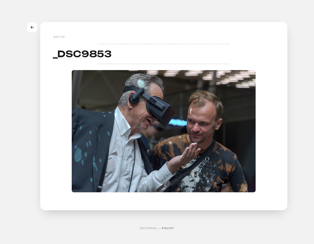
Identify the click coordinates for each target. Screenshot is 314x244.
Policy (168, 228)
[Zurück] (32, 27)
